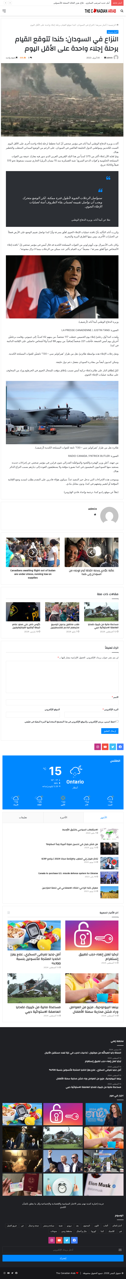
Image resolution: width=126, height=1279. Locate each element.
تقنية (61, 1225)
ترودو (69, 1225)
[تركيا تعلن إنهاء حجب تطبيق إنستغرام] (91, 935)
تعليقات (23, 817)
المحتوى (86, 1225)
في (120, 1231)
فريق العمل (12, 1225)
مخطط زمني (66, 1231)
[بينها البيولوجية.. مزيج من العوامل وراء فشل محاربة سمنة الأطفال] (91, 988)
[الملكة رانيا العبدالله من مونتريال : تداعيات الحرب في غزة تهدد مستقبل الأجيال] (104, 1114)
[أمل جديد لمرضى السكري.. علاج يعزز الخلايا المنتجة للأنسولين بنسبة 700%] (34, 935)
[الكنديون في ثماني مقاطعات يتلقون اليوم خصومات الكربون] (22, 1161)
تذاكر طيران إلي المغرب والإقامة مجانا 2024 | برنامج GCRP (70, 859)
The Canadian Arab (65, 1273)
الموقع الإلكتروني (52, 709)
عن (22, 1225)
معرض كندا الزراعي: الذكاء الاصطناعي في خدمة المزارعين (70, 888)
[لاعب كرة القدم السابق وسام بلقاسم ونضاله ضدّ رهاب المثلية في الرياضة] (104, 1161)
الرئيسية (112, 25)
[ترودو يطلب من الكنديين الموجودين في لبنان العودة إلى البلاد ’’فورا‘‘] (22, 1138)
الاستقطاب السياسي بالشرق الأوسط (80, 830)
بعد (77, 1225)
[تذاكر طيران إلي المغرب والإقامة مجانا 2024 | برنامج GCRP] (109, 863)
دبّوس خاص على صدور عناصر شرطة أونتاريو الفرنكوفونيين (26, 626)
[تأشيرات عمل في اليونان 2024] (22, 1185)
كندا (102, 1231)
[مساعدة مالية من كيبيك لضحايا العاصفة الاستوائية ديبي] (101, 612)
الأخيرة (63, 817)
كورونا (93, 1231)
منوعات (54, 1231)
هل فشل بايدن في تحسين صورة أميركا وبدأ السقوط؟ (72, 844)
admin (110, 57)
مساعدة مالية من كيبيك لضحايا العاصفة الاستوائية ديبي (103, 626)
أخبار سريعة (101, 25)
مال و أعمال (81, 1231)
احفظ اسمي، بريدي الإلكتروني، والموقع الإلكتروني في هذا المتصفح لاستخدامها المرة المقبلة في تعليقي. (70, 721)
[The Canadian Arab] (100, 10)
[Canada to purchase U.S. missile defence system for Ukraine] (109, 878)
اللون (96, 1225)
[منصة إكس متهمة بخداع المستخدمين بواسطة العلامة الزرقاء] (104, 1185)
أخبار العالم (117, 1225)
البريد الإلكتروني (110, 709)
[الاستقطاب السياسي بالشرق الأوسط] (109, 834)
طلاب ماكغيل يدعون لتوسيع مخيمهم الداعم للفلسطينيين (65, 626)
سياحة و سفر (48, 1225)
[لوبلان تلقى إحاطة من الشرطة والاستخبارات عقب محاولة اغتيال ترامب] (63, 1161)
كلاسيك (111, 1231)
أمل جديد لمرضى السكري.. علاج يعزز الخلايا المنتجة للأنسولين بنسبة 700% (35, 958)
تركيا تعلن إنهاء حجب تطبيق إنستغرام (98, 956)
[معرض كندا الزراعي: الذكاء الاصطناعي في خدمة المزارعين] (109, 892)
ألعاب (105, 1225)
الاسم (115, 697)
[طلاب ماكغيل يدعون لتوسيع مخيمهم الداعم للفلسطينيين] (62, 612)
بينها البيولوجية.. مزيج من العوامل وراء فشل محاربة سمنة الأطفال (94, 1009)
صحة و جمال (33, 1225)
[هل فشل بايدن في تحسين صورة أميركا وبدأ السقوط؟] (109, 848)
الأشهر (103, 817)
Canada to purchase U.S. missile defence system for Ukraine (68, 873)
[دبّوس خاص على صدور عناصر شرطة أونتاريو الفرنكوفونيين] (23, 612)
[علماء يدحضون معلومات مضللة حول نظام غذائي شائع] (63, 1185)
